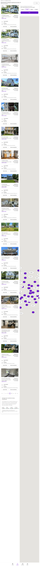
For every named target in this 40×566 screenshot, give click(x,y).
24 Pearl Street (4, 184)
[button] (31, 277)
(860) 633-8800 (4, 162)
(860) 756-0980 (4, 115)
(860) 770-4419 (4, 308)
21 (15, 393)
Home (2, 0)
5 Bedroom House (5, 354)
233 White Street (5, 88)
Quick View (5, 26)
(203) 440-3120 (4, 357)
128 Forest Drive (5, 232)
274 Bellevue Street (5, 39)
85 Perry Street (4, 305)
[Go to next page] (17, 393)
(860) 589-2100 (4, 284)
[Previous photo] (2, 10)
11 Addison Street (5, 160)
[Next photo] (17, 10)
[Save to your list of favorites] (17, 7)
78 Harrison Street (5, 281)
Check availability (13, 26)
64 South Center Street (6, 378)
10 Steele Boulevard (5, 64)
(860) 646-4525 (4, 187)
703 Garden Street (5, 112)
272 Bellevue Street (5, 15)
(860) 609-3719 (4, 381)
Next (29, 12)
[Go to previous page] (2, 393)
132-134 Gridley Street (6, 257)
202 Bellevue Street (5, 208)
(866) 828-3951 (4, 18)
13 (11, 393)
